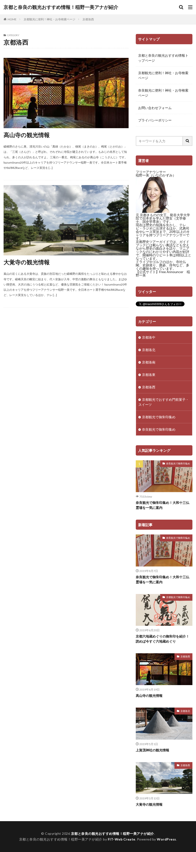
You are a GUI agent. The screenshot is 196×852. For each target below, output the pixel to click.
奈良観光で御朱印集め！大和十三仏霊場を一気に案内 (162, 505)
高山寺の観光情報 (27, 134)
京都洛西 (88, 19)
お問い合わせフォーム (155, 108)
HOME (12, 19)
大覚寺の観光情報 (27, 261)
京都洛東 (148, 375)
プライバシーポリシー (155, 120)
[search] (187, 141)
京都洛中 (148, 337)
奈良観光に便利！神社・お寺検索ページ (163, 92)
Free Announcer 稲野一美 (163, 273)
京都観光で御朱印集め (158, 417)
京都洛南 (148, 362)
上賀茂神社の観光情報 (152, 750)
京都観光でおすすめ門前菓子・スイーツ (163, 402)
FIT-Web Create (121, 839)
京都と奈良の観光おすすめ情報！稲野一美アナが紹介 (61, 7)
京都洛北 (148, 350)
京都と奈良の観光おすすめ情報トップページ (163, 57)
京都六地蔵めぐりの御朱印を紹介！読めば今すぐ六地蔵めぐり (162, 638)
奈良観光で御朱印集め (158, 429)
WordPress (166, 839)
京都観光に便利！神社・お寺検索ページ (49, 19)
